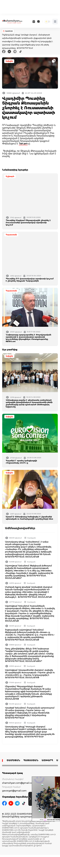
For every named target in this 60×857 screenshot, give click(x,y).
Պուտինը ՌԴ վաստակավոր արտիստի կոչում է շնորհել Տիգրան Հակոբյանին (30, 279)
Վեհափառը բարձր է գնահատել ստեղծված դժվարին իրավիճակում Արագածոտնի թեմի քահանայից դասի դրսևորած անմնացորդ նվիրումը (29, 403)
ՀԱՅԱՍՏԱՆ (30, 760)
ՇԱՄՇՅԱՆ (13, 760)
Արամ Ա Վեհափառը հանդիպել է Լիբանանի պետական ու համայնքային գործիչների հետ (29, 518)
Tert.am (23, 143)
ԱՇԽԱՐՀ (47, 760)
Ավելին (9, 61)
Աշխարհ (10, 176)
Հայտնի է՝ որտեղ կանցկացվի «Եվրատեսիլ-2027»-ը (21, 461)
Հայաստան (11, 235)
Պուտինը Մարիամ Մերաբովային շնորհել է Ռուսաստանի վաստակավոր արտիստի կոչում (28, 222)
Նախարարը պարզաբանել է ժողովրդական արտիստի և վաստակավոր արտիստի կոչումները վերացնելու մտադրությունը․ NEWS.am (28, 338)
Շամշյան (31, 538)
